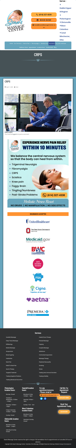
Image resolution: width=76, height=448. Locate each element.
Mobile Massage (10, 348)
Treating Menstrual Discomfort (14, 379)
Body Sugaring (10, 355)
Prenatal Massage (44, 340)
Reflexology (9, 344)
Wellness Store (23, 47)
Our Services (17, 43)
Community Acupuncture (45, 355)
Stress (40, 369)
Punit (17, 87)
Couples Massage (44, 348)
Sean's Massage (17, 444)
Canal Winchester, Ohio (65, 36)
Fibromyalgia (35, 43)
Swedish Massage (11, 337)
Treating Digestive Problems (13, 376)
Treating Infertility (43, 376)
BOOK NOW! (45, 20)
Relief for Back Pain (11, 365)
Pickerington (65, 19)
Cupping (41, 344)
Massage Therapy (44, 358)
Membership (44, 43)
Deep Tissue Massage (12, 340)
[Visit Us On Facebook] (45, 399)
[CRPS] (38, 112)
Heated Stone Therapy (45, 337)
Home (11, 43)
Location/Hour (41, 47)
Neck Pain (8, 362)
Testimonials (49, 47)
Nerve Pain (26, 43)
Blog (55, 47)
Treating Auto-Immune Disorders (47, 372)
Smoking (41, 365)
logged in (15, 134)
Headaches (9, 358)
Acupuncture (9, 351)
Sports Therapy (10, 369)
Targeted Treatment (11, 372)
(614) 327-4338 (45, 14)
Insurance (52, 43)
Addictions (42, 351)
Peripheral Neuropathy (45, 362)
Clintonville (66, 22)
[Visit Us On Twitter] (41, 399)
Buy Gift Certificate (61, 43)
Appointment (32, 47)
